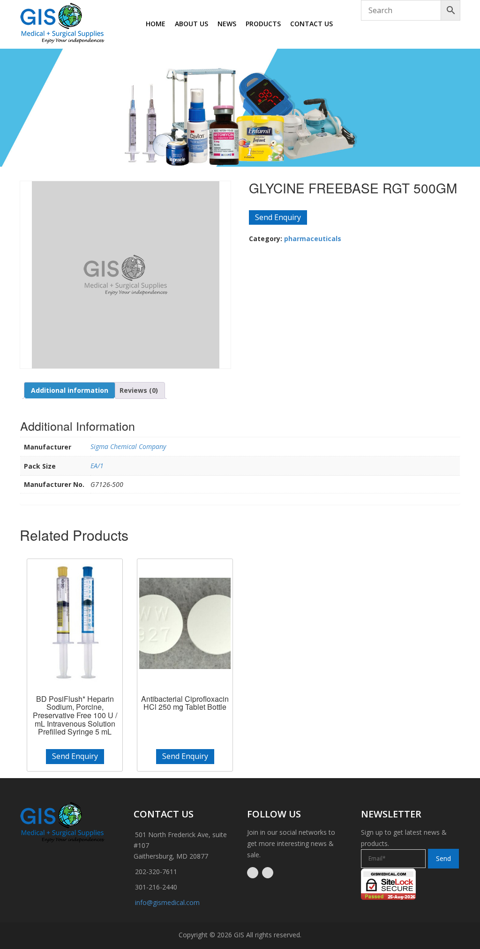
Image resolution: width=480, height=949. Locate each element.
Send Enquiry (278, 217)
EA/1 (97, 465)
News (227, 23)
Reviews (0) (139, 390)
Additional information (69, 390)
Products (263, 23)
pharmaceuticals (312, 238)
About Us (191, 23)
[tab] (69, 390)
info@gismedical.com (167, 902)
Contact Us (311, 23)
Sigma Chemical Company (128, 446)
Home (155, 23)
